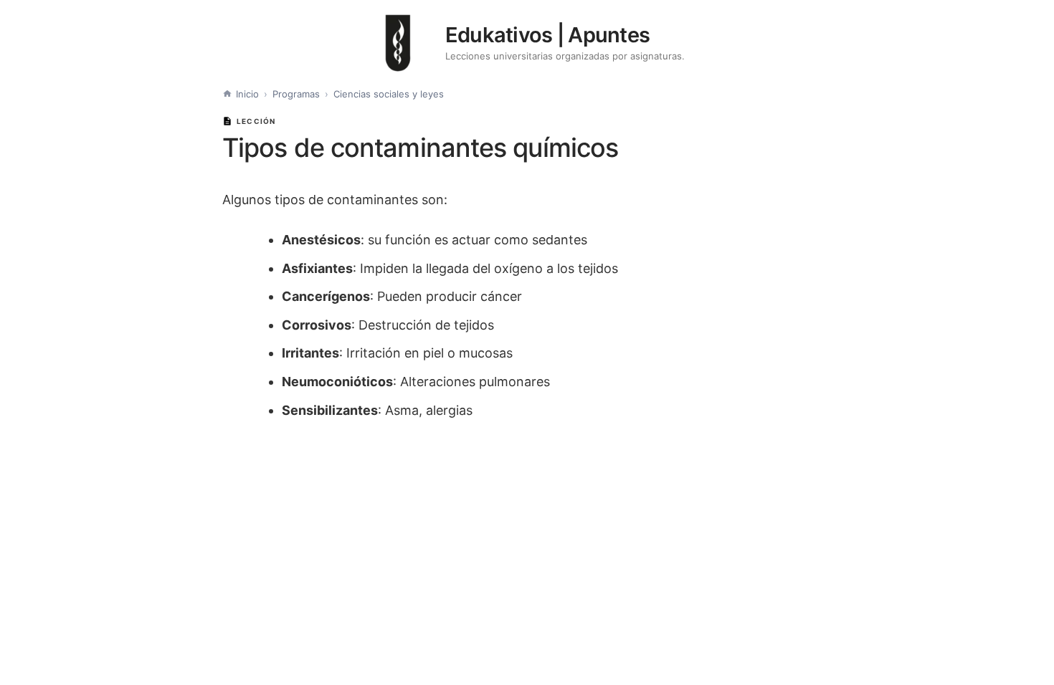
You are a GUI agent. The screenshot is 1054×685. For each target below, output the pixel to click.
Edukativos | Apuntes (547, 34)
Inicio (247, 94)
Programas (296, 94)
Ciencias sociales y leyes (388, 94)
